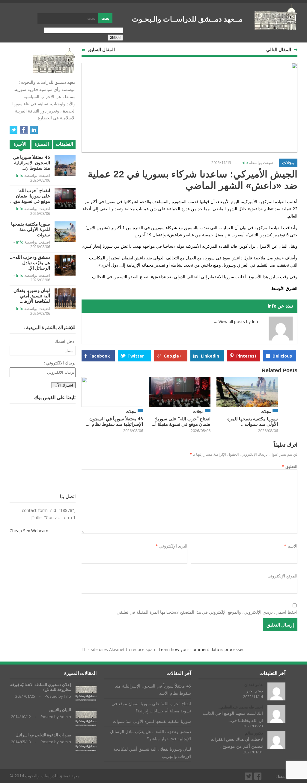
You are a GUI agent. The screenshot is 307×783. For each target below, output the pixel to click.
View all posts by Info (236, 321)
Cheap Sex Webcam (29, 530)
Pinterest (246, 356)
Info (244, 162)
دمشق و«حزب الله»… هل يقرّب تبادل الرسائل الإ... (30, 262)
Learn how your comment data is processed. (202, 649)
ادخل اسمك (65, 341)
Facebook (99, 356)
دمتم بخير (254, 691)
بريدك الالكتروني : (60, 363)
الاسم (290, 546)
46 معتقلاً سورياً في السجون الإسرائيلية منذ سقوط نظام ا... (114, 421)
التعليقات (64, 144)
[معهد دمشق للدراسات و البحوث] (276, 27)
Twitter (135, 356)
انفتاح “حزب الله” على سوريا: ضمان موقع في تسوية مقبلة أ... (181, 421)
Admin (65, 716)
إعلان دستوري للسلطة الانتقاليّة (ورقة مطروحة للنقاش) (40, 687)
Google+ (173, 356)
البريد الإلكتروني (171, 546)
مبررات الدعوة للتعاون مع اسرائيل (43, 735)
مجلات (288, 162)
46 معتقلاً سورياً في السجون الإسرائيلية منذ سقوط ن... (31, 162)
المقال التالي (278, 49)
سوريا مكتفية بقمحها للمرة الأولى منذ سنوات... (252, 421)
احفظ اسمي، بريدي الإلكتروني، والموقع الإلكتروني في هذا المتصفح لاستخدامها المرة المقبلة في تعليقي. (206, 612)
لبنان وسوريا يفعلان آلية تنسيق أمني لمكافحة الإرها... (31, 296)
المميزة (41, 144)
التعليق (289, 466)
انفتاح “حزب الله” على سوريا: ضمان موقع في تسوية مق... (30, 196)
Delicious (282, 356)
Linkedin (210, 356)
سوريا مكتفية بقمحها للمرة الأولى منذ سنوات (152, 721)
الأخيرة (19, 144)
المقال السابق (101, 49)
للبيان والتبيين (60, 709)
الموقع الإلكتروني (282, 576)
